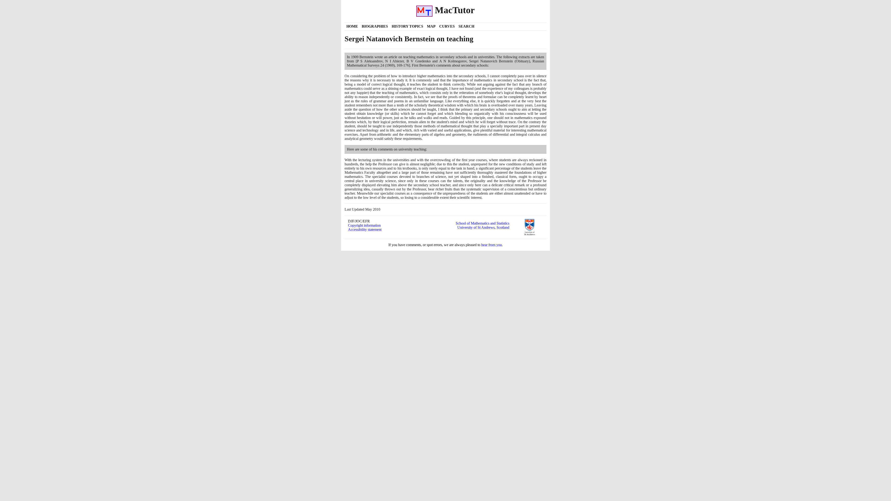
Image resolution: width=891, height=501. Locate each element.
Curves (447, 26)
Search (466, 26)
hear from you (491, 245)
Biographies (375, 26)
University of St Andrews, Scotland (483, 227)
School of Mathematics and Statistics (482, 223)
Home (352, 26)
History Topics (407, 26)
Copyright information (364, 225)
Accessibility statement (364, 229)
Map (431, 26)
